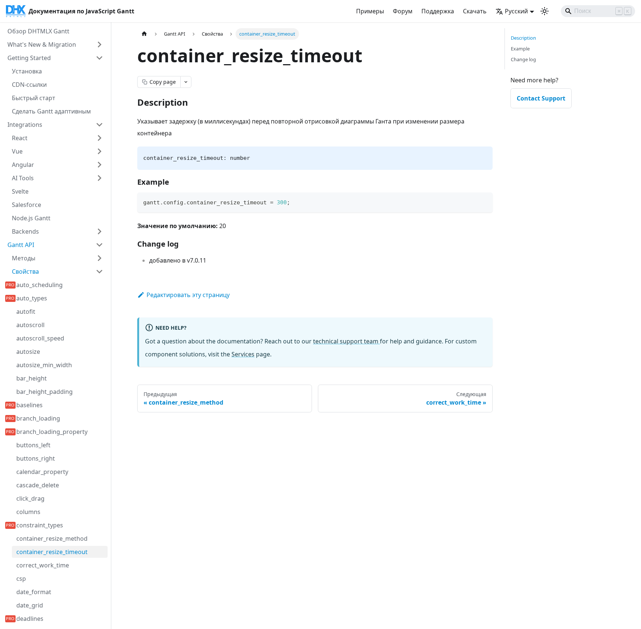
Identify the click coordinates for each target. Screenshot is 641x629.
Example (520, 48)
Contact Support (541, 98)
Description (523, 37)
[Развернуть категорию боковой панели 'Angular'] (99, 165)
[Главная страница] (144, 34)
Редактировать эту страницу (188, 295)
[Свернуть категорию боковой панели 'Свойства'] (99, 271)
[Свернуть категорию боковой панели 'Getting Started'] (99, 58)
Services (242, 354)
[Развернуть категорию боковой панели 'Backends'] (99, 231)
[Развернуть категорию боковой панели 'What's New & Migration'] (99, 44)
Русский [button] (516, 11)
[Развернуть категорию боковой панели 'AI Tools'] (99, 178)
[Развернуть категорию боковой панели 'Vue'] (99, 151)
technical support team (346, 341)
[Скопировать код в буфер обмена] (483, 201)
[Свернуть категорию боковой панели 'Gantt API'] (99, 245)
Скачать (475, 11)
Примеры (370, 11)
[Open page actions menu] (185, 82)
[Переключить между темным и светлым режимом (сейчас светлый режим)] (544, 11)
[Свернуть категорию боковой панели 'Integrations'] (99, 125)
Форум (402, 11)
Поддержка (437, 11)
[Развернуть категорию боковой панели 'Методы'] (99, 258)
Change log (523, 59)
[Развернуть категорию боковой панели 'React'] (99, 138)
